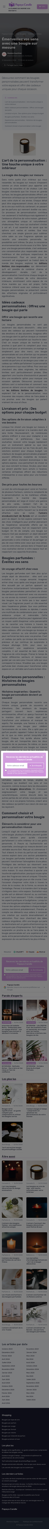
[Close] (43, 755)
